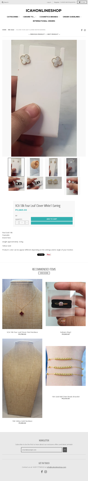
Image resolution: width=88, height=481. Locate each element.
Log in (49, 2)
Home (4, 30)
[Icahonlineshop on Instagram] (85, 30)
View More (44, 273)
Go (65, 449)
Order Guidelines (71, 17)
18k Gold (11, 30)
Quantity (18, 219)
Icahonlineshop (43, 10)
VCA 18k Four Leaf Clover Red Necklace (22, 332)
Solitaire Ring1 (65, 332)
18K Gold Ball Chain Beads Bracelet (66, 396)
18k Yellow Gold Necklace (22, 421)
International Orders (44, 21)
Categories (12, 17)
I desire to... (29, 17)
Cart (83, 2)
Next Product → (53, 34)
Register (56, 2)
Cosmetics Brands (49, 17)
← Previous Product (37, 34)
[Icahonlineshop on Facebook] (81, 30)
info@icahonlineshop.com (56, 467)
